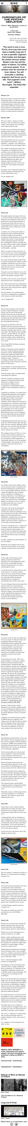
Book (2, 1092)
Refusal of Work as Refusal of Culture (13, 1075)
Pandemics (17, 1067)
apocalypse (6, 1060)
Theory (7, 1118)
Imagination (6, 1067)
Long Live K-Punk (9, 1102)
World (17, 34)
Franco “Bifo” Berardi (14, 32)
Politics (11, 34)
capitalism (17, 1060)
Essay (7, 1092)
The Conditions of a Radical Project (12, 1096)
